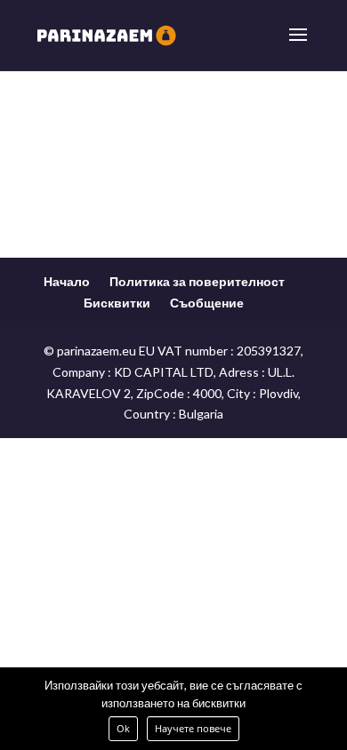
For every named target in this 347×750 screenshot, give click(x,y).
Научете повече (193, 728)
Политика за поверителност (197, 281)
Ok (123, 728)
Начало (67, 281)
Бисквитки (117, 302)
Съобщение (207, 302)
